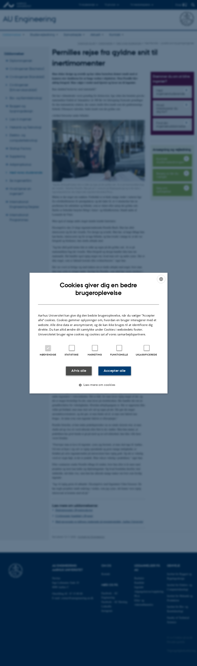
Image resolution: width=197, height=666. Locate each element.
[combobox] (161, 279)
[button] (98, 385)
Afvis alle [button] (78, 371)
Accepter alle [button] (114, 371)
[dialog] (99, 333)
